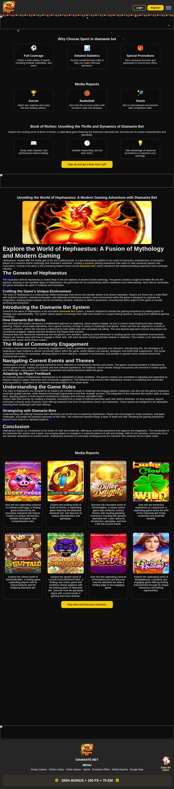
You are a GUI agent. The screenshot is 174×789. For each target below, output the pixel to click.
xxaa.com (8, 422)
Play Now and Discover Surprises (87, 604)
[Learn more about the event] (87, 28)
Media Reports (120, 769)
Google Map (136, 769)
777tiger (7, 288)
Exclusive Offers (101, 769)
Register (155, 7)
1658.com (8, 407)
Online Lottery (56, 769)
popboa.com (9, 277)
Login (139, 7)
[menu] (168, 8)
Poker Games (73, 769)
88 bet (52, 419)
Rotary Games (39, 769)
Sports (86, 769)
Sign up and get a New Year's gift (87, 164)
